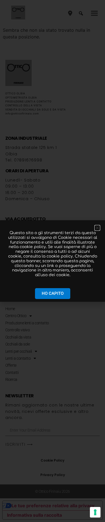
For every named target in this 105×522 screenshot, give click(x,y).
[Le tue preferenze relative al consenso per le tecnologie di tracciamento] (95, 512)
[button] (97, 228)
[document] (52, 261)
